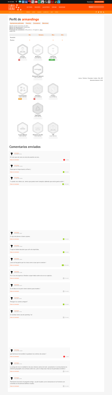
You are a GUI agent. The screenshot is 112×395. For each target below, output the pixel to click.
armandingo (16, 153)
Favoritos (28, 23)
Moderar (62, 7)
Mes (53, 35)
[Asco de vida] (16, 1)
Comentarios (36, 23)
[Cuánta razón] (20, 1)
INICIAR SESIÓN (99, 1)
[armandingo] (11, 153)
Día (30, 35)
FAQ (99, 78)
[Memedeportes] (23, 1)
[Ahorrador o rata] (55, 1)
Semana (41, 35)
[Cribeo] (39, 1)
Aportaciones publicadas (17, 23)
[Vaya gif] (49, 1)
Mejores (37, 7)
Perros (28, 12)
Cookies (95, 78)
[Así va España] (29, 1)
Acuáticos (45, 12)
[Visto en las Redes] (26, 1)
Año (62, 35)
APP (102, 78)
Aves (52, 12)
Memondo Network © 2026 (96, 80)
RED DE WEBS (11, 1)
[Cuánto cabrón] (32, 1)
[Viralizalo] (58, 1)
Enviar (54, 7)
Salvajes (39, 12)
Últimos (29, 7)
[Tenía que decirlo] (52, 1)
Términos (85, 78)
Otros (56, 12)
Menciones (45, 23)
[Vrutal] (36, 1)
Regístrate (90, 1)
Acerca (80, 78)
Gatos (33, 12)
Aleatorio (46, 7)
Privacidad (90, 78)
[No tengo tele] (45, 1)
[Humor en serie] (42, 1)
